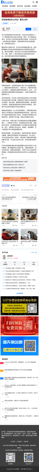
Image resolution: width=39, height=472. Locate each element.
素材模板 (12, 6)
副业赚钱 (27, 6)
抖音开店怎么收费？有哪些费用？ (12, 170)
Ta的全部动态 (19, 293)
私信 (35, 29)
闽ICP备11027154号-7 (26, 469)
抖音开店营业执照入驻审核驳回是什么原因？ (15, 161)
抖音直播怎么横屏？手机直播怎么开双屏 (13, 268)
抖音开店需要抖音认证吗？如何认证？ (14, 164)
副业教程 (5, 6)
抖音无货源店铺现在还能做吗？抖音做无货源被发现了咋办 (18, 271)
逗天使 (17, 469)
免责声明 (26, 441)
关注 (29, 29)
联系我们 (19, 441)
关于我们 (13, 441)
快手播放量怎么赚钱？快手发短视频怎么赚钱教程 (15, 274)
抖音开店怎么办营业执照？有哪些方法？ (14, 167)
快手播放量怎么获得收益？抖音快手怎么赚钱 (14, 277)
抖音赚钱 (35, 6)
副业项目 (20, 6)
